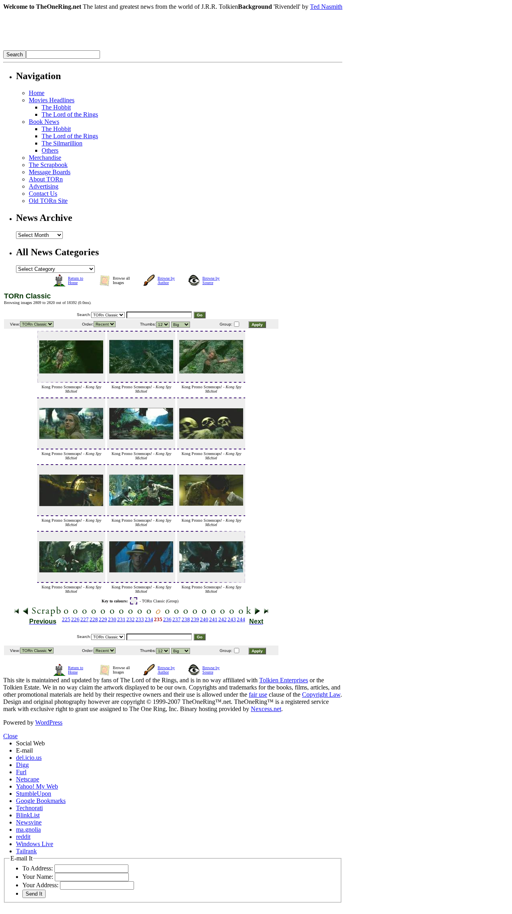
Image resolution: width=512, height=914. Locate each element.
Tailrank (26, 851)
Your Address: (40, 885)
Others (50, 150)
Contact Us (43, 193)
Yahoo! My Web (37, 786)
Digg (22, 764)
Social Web (30, 743)
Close (10, 736)
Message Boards (49, 172)
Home (36, 92)
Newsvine (29, 822)
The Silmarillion (62, 143)
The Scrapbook (48, 164)
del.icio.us (29, 757)
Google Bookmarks (41, 800)
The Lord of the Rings (70, 114)
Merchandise (45, 157)
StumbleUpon (33, 793)
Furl (21, 772)
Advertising (43, 186)
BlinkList (28, 815)
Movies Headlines (51, 100)
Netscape (27, 779)
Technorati (29, 808)
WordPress (48, 722)
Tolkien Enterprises (283, 680)
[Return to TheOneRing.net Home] (123, 48)
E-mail (24, 750)
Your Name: (37, 876)
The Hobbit (56, 107)
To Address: (37, 868)
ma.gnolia (28, 829)
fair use (258, 694)
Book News (44, 121)
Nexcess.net (266, 708)
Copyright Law (321, 694)
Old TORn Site (48, 200)
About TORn (46, 179)
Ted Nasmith (326, 6)
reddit (23, 836)
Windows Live (34, 843)
